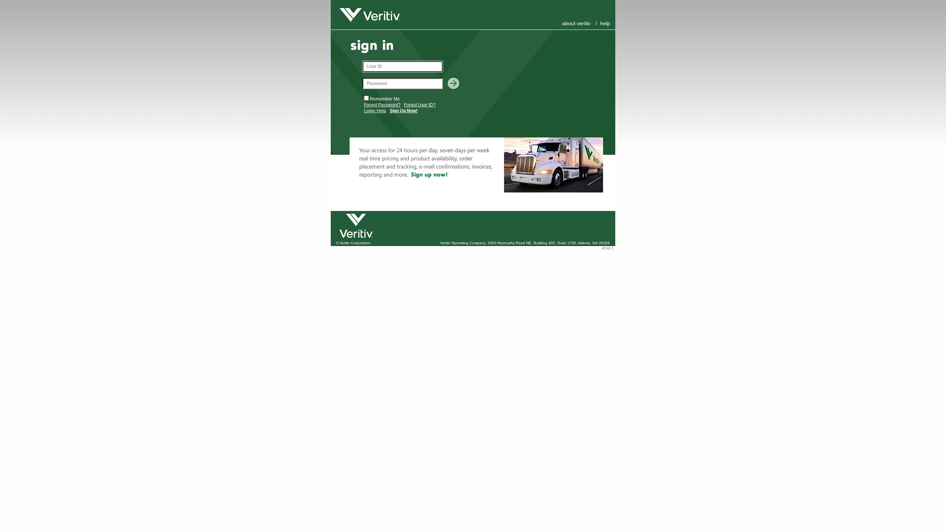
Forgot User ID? (420, 105)
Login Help (375, 110)
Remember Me (385, 99)
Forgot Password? (382, 105)
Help (605, 23)
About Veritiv (576, 23)
